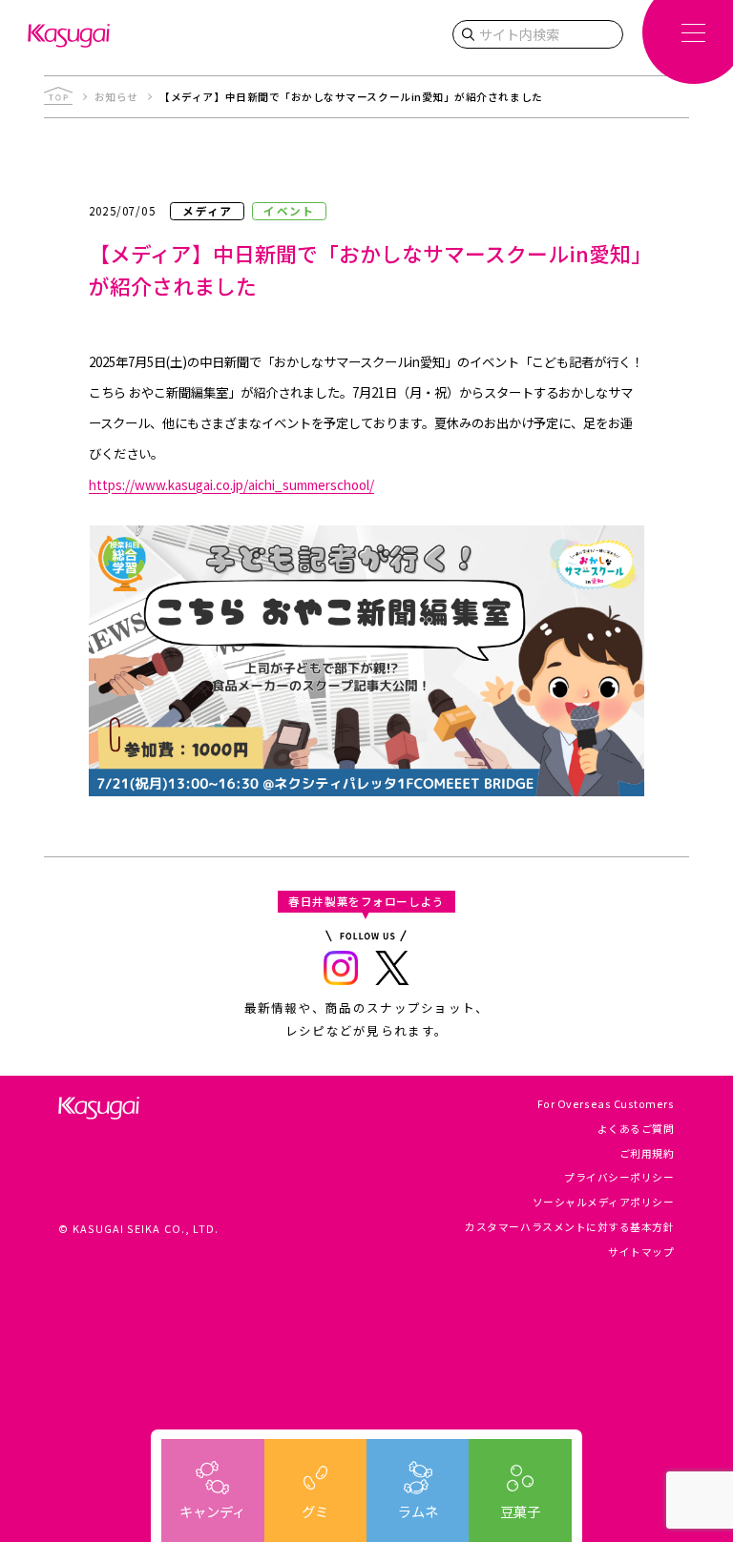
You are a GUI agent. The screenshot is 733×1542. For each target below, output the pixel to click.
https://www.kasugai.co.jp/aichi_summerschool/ (231, 484)
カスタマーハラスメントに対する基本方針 (569, 1227)
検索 (467, 34)
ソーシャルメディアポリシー (604, 1202)
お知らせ (116, 97)
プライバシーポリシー (619, 1177)
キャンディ (212, 1511)
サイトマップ (641, 1251)
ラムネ (418, 1511)
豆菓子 (520, 1511)
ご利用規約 (647, 1153)
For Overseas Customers (606, 1104)
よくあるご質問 (636, 1128)
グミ (315, 1511)
